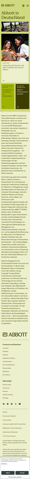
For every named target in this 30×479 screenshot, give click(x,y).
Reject (8, 473)
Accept (22, 473)
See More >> (4, 463)
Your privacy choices (14, 477)
